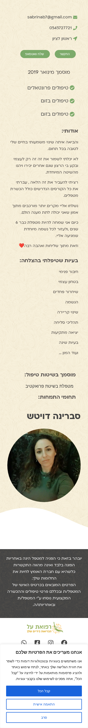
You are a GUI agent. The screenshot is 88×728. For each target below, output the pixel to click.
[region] (44, 686)
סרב (44, 717)
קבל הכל (44, 691)
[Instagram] (51, 643)
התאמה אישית (44, 704)
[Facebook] (64, 643)
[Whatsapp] (24, 643)
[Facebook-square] (37, 643)
